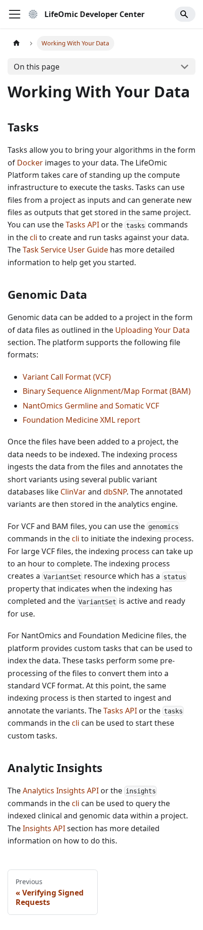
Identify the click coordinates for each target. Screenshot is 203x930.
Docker (30, 162)
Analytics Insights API (61, 790)
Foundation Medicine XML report (81, 420)
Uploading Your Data (152, 330)
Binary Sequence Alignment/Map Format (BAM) (107, 391)
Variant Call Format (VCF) (67, 377)
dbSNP (115, 492)
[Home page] (16, 43)
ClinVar (73, 492)
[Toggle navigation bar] (15, 14)
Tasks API (82, 224)
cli (33, 237)
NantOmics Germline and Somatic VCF (91, 405)
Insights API (44, 828)
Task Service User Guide (65, 249)
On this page (36, 66)
